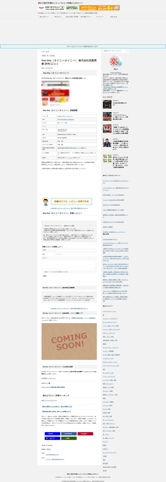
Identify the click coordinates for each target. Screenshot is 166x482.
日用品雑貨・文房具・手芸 (110, 340)
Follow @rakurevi (115, 72)
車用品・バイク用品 (108, 387)
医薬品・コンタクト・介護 (110, 394)
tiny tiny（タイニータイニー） (65, 116)
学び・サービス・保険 (109, 430)
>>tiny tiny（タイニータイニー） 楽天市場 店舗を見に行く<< (69, 208)
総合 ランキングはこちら (49, 400)
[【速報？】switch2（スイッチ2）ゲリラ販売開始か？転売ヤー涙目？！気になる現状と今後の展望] (107, 132)
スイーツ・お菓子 (108, 405)
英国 (105, 398)
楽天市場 (50, 445)
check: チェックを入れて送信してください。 (56, 271)
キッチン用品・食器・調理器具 (111, 354)
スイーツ (105, 441)
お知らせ (105, 449)
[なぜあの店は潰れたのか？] (107, 107)
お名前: (44, 250)
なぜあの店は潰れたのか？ (110, 239)
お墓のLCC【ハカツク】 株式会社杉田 (113, 222)
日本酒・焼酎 (106, 412)
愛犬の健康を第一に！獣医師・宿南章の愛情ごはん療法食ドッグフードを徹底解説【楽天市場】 (115, 299)
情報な (105, 445)
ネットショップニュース (109, 452)
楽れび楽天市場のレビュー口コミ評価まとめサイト (60, 3)
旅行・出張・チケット (109, 423)
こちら (86, 152)
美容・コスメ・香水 (108, 336)
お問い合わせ (113, 16)
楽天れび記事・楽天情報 (72, 16)
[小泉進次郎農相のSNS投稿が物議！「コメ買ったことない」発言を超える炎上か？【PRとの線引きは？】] (107, 146)
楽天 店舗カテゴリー (86, 16)
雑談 (104, 459)
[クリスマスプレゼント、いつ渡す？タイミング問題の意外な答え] (107, 120)
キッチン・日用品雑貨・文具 (111, 427)
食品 (104, 369)
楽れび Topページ (44, 16)
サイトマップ (99, 16)
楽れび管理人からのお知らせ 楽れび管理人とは (57, 406)
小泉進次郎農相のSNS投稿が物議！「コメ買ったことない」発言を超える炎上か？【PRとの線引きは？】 (121, 145)
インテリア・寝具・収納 (109, 380)
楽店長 (49, 449)
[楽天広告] (58, 9)
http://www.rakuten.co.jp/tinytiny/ (66, 119)
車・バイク (106, 434)
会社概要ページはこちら (49, 378)
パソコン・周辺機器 (108, 351)
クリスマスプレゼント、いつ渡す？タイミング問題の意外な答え (120, 117)
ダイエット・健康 (108, 391)
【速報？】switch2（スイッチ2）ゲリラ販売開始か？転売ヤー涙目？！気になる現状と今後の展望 (121, 130)
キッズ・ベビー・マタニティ (111, 347)
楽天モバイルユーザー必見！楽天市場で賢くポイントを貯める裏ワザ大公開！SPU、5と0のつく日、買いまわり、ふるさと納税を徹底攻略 (115, 266)
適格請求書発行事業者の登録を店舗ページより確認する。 (72, 148)
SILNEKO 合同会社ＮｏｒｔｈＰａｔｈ (114, 232)
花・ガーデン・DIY (108, 373)
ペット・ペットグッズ (109, 376)
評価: (43, 254)
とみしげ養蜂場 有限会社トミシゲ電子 (113, 210)
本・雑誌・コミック (108, 438)
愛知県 (43, 445)
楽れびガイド (58, 16)
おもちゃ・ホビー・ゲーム (110, 362)
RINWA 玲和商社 (108, 227)
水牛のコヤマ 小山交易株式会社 (111, 205)
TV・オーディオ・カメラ (110, 322)
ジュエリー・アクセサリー (110, 318)
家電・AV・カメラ (108, 383)
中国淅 (105, 456)
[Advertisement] (83, 31)
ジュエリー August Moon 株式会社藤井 (113, 200)
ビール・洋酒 (106, 409)
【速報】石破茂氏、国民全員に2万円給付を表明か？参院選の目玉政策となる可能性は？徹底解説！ (115, 274)
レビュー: (44, 257)
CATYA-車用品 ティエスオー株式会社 (113, 195)
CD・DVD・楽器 (107, 416)
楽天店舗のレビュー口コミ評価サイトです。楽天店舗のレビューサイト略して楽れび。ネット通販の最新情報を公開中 (83, 477)
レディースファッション (109, 311)
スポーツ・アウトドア (109, 333)
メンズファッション (108, 358)
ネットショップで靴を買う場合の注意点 (53, 387)
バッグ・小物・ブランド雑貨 (111, 326)
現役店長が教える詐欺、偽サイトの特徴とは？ (56, 411)
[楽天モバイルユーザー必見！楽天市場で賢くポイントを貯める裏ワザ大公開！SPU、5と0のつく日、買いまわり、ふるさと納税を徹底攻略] (107, 162)
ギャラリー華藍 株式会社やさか (55, 459)
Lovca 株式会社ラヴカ (52, 454)
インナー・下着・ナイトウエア (111, 329)
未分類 (105, 470)
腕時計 (105, 344)
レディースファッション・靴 (111, 365)
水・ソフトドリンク (108, 420)
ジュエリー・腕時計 (108, 402)
